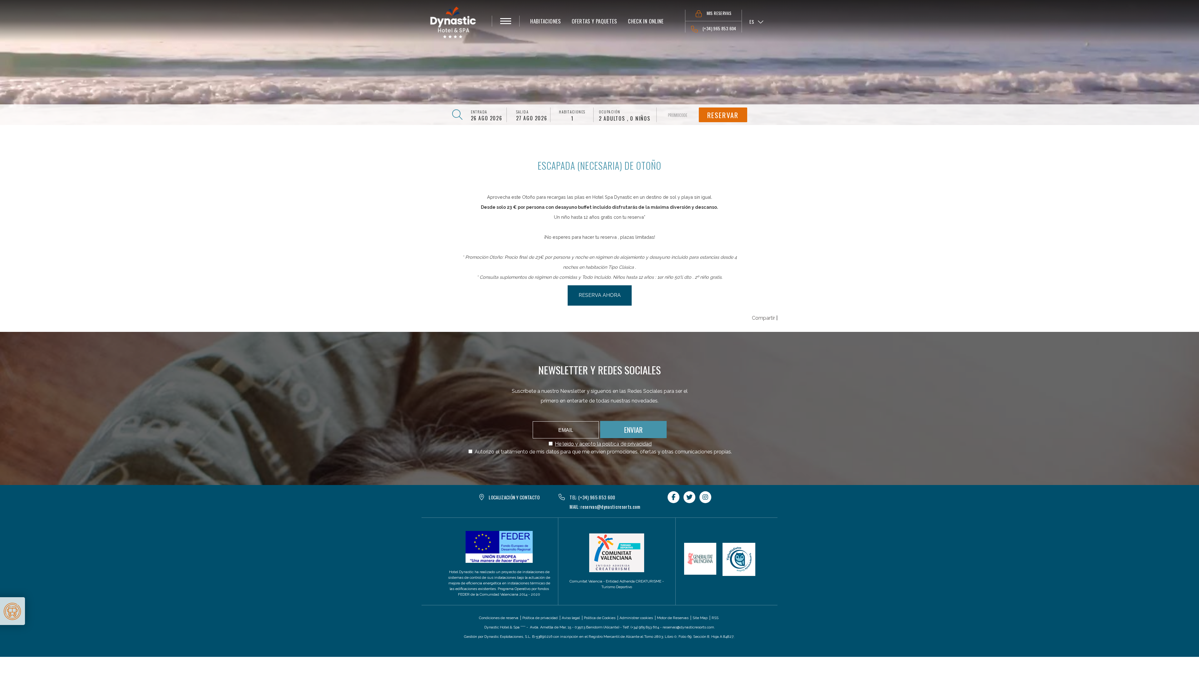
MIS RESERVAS (719, 13)
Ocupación (609, 111)
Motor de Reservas (672, 618)
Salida (522, 111)
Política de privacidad (540, 618)
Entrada (479, 111)
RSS (715, 618)
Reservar (723, 115)
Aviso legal (571, 618)
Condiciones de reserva (498, 618)
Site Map (700, 618)
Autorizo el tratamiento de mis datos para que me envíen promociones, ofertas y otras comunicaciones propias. (603, 452)
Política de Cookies (599, 618)
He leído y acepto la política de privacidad (603, 444)
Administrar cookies (636, 618)
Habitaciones (572, 111)
